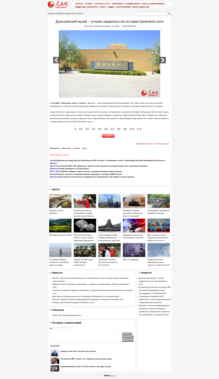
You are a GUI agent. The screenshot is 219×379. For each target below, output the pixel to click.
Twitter (84, 148)
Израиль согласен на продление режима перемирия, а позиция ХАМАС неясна (89, 174)
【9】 (125, 129)
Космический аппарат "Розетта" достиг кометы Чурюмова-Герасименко (84, 237)
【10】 (132, 129)
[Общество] (54, 169)
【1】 (76, 129)
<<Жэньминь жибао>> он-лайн (106, 26)
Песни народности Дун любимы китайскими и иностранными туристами (109, 237)
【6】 (106, 129)
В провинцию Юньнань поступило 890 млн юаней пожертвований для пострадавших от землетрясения (155, 290)
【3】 (87, 129)
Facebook (76, 148)
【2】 (80, 129)
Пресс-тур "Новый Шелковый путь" (67, 315)
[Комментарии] (56, 177)
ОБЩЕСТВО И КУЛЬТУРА (74, 13)
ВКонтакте (66, 148)
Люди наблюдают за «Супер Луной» (74, 169)
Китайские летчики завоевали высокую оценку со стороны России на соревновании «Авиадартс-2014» (158, 264)
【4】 (93, 129)
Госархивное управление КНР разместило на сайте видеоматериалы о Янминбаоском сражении (155, 299)
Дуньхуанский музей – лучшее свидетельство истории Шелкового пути (153, 281)
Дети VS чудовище (130, 259)
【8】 (118, 129)
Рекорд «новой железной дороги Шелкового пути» (73, 302)
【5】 (99, 129)
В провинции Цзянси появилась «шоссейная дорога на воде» (59, 262)
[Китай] (53, 160)
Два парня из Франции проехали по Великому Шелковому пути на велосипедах (86, 296)
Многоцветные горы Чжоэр (60, 235)
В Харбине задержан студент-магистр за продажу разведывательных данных (90, 171)
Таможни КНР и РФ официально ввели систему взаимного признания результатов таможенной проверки (104, 166)
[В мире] (53, 174)
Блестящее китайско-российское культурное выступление (107, 262)
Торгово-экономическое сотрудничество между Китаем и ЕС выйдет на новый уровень (99, 177)
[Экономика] (55, 166)
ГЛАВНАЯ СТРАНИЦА (55, 13)
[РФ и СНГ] (54, 171)
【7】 (112, 129)
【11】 (139, 129)
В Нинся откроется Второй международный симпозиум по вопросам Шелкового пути (88, 299)
